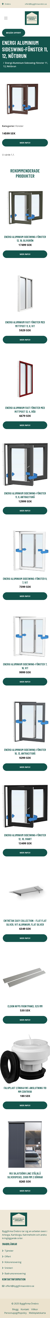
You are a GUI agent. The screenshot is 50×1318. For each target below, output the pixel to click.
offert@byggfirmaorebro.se (36, 4)
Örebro (8, 4)
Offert (8, 1256)
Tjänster (9, 1250)
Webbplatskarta (37, 1312)
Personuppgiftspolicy (15, 1312)
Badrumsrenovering (15, 1273)
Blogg (15, 1309)
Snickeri (9, 1267)
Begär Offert (13, 32)
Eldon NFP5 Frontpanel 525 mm (25, 1006)
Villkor (34, 1309)
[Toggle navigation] (6, 18)
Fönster (19, 126)
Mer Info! (25, 142)
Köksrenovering (13, 1262)
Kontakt (25, 1309)
